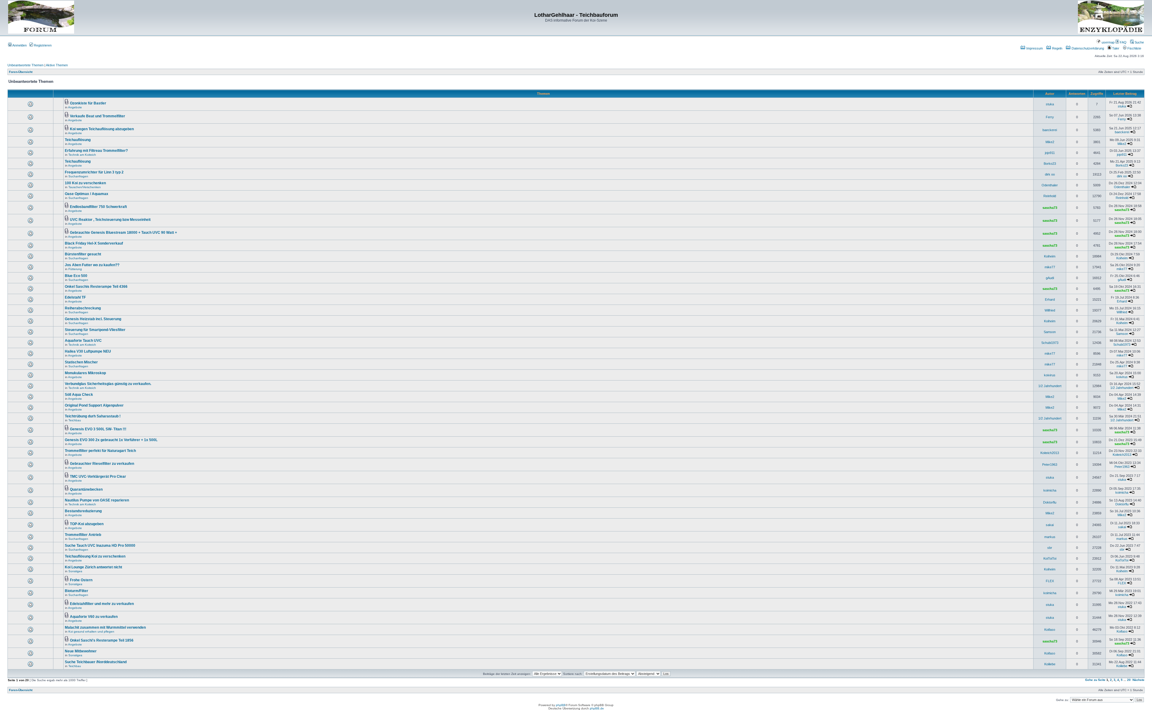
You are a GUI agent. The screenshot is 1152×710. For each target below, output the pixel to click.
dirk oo (1050, 174)
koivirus (1049, 375)
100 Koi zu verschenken (85, 183)
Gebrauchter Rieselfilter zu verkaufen (102, 464)
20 (1129, 679)
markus (1049, 537)
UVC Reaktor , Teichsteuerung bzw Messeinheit (110, 220)
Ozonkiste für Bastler (88, 103)
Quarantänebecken (86, 489)
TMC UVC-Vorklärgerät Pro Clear (98, 476)
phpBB (561, 705)
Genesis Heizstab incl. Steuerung (93, 319)
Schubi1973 (1049, 342)
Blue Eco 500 (76, 276)
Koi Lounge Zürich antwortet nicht (93, 567)
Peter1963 (1049, 464)
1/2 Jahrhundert (1049, 386)
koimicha (1049, 490)
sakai (1050, 525)
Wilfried (1050, 310)
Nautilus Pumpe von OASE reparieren (97, 500)
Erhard (1050, 299)
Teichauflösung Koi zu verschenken (95, 556)
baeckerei (1049, 130)
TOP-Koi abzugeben (87, 524)
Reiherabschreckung (83, 308)
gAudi (1050, 278)
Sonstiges (75, 571)
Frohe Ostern (81, 580)
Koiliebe (1049, 664)
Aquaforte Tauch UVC (83, 340)
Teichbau (74, 420)
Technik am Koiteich (82, 154)
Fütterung (75, 269)
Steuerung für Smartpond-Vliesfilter (95, 330)
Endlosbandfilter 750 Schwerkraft (98, 207)
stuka (1050, 104)
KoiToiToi (1049, 558)
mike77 (1050, 267)
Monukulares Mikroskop (85, 373)
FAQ (1122, 42)
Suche (1139, 42)
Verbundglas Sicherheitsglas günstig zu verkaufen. (108, 384)
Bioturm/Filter (76, 591)
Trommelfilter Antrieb (83, 535)
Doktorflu (1049, 502)
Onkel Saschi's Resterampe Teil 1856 (102, 640)
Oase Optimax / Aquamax (86, 194)
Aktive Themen (57, 65)
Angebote (75, 107)
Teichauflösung (78, 140)
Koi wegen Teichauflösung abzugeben (102, 129)
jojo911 (1050, 153)
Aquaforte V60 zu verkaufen (94, 617)
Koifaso (1049, 629)
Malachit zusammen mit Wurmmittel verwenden (105, 627)
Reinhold (1049, 196)
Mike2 (1050, 142)
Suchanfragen (78, 176)
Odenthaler (1050, 185)
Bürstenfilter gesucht (83, 254)
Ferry (1050, 117)
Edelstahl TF (75, 297)
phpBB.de (597, 708)
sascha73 (1049, 207)
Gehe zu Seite (1095, 679)
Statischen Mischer (81, 362)
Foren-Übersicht (20, 72)
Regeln (1056, 48)
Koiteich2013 (1049, 453)
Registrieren (42, 45)
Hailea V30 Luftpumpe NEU (88, 351)
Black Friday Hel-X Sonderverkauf (94, 243)
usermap (1107, 42)
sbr (1049, 547)
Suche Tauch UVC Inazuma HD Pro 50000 (100, 545)
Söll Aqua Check (79, 395)
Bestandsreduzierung (83, 511)
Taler (1115, 48)
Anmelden (19, 45)
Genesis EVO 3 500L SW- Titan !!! (98, 429)
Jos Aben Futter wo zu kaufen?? (92, 265)
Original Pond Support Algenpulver (94, 405)
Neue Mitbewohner (81, 651)
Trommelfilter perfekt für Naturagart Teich (100, 451)
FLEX (1050, 581)
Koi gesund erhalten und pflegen (91, 631)
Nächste (1138, 679)
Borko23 (1050, 163)
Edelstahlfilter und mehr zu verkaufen (102, 604)
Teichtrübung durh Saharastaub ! (93, 416)
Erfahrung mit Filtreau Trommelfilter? (96, 151)
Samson (1050, 332)
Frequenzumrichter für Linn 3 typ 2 (94, 172)
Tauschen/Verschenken (84, 187)
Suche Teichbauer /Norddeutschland (96, 662)
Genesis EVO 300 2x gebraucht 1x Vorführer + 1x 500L (111, 440)
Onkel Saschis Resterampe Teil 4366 (96, 286)
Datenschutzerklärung (1087, 48)
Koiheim (1049, 256)
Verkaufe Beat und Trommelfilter (97, 116)
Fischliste (1133, 48)
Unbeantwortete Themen (26, 65)
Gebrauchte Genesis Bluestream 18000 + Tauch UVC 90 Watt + (123, 232)
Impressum (1034, 48)
